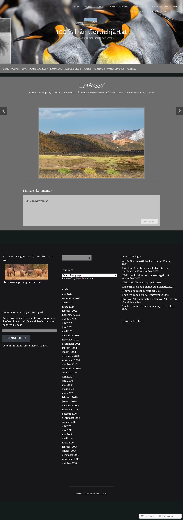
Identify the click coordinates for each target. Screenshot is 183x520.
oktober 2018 (69, 463)
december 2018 (70, 454)
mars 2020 (68, 393)
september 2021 (71, 343)
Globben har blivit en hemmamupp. (142, 306)
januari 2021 (69, 351)
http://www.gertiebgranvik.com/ (22, 282)
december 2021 (70, 335)
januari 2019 (69, 450)
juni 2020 (67, 380)
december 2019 (70, 405)
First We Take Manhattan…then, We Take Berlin (149, 299)
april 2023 (68, 302)
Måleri (177, 7)
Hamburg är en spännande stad (140, 286)
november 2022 (71, 314)
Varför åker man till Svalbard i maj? (142, 261)
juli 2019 (66, 426)
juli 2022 (67, 323)
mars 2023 (68, 306)
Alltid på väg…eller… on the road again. (144, 275)
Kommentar (149, 221)
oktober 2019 (69, 413)
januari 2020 (69, 401)
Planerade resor (119, 7)
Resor (101, 7)
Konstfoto (139, 7)
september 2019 (71, 417)
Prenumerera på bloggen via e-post (22, 312)
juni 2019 (67, 430)
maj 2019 (67, 434)
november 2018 (70, 459)
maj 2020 (67, 385)
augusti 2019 (69, 422)
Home (77, 7)
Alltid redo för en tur (134, 282)
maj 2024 (67, 294)
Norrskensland (159, 7)
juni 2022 (67, 327)
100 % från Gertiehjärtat (91, 31)
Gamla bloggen (157, 11)
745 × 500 (66, 92)
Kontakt (176, 11)
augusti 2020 (69, 372)
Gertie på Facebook (133, 321)
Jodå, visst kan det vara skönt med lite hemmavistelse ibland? (114, 92)
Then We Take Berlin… (135, 294)
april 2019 (67, 438)
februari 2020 (70, 397)
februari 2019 (69, 446)
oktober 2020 (69, 364)
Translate (87, 278)
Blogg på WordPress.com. (91, 494)
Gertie (89, 7)
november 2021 (70, 339)
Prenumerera (16, 338)
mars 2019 (68, 442)
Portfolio (138, 11)
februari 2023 (69, 310)
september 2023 (71, 298)
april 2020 (68, 389)
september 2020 (71, 368)
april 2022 (68, 331)
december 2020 (71, 356)
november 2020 (71, 360)
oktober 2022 (69, 319)
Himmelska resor (132, 290)
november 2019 (70, 409)
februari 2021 (69, 347)
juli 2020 (67, 376)
